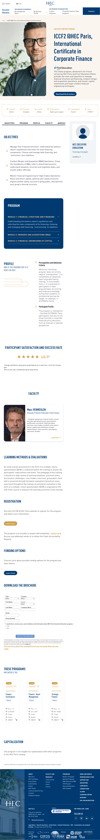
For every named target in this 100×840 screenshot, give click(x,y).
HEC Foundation (33, 779)
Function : (23, 602)
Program (24, 123)
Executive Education (5, 11)
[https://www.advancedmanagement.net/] (88, 833)
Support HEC (84, 780)
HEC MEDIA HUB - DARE (81, 809)
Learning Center (86, 794)
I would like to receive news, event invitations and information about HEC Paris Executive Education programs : (39, 624)
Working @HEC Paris (87, 777)
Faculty (49, 123)
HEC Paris (31, 777)
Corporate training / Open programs (70, 12)
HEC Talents (32, 788)
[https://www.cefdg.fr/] (45, 836)
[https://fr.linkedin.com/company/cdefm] (33, 836)
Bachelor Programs (68, 779)
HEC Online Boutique (87, 800)
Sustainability (32, 784)
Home (3, 20)
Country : (24, 596)
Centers (48, 787)
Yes (8, 626)
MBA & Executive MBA (69, 781)
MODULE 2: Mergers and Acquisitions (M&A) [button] (29, 234)
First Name (8, 602)
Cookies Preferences (64, 825)
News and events (86, 774)
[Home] (50, 3)
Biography (55, 437)
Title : (7, 596)
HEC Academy (67, 788)
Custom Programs (52, 12)
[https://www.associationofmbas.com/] (58, 836)
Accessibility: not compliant (82, 825)
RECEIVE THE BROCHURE (25, 636)
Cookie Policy (52, 825)
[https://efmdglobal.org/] (82, 836)
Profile (36, 123)
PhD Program (67, 784)
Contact (91, 11)
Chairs (48, 784)
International (32, 781)
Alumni (82, 792)
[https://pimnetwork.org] (55, 833)
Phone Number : (10, 618)
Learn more (10, 523)
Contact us (55, 533)
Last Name (8, 607)
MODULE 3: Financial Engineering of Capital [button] (30, 240)
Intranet (83, 797)
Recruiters (84, 783)
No (8, 628)
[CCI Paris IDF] (61, 810)
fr (20, 3)
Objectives (9, 123)
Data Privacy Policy (42, 825)
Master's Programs (68, 777)
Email (7, 613)
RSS (72, 825)
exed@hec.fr (28, 644)
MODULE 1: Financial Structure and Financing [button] (31, 216)
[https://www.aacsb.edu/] (71, 836)
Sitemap (30, 827)
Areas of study (50, 780)
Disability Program (34, 795)
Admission (62, 123)
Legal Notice (32, 825)
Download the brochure (65, 94)
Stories (30, 786)
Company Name (26, 607)
